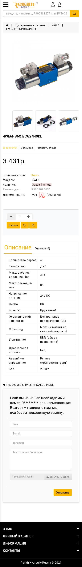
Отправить (63, 492)
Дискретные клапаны (30, 25)
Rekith (35, 175)
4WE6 (55, 25)
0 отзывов (27, 147)
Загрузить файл (59, 476)
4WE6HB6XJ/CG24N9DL (21, 29)
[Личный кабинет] (53, 4)
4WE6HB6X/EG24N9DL (39, 384)
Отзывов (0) (42, 248)
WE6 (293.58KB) (46, 194)
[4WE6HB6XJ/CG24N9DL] (44, 71)
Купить (13, 225)
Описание (17, 247)
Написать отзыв (46, 147)
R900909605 (14, 384)
